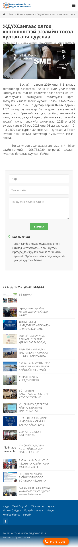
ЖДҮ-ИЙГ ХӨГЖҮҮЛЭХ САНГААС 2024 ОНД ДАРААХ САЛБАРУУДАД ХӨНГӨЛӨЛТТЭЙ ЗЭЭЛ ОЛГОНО (32, 342)
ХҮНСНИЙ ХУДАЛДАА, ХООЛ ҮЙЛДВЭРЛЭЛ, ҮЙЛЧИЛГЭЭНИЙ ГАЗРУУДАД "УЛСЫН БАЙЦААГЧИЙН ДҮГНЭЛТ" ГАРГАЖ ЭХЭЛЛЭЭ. (34, 454)
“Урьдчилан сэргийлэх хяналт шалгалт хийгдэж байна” (33, 312)
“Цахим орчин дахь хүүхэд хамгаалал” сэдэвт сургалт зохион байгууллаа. (34, 491)
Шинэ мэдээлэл (25, 14)
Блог (11, 14)
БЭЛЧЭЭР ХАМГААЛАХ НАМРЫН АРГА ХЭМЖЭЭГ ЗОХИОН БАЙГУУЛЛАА (34, 353)
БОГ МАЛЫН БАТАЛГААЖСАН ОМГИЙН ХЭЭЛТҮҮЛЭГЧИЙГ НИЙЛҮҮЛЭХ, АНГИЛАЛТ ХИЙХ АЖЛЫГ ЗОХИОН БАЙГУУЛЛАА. (34, 399)
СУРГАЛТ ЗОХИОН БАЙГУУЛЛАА (30, 433)
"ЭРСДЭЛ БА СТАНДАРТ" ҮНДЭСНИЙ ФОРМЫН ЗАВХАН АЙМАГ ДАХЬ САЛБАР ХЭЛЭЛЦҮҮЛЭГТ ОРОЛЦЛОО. (33, 424)
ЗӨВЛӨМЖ (25, 294)
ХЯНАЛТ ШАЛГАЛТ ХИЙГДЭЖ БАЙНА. (30, 378)
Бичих (39, 226)
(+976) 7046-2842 (58, 542)
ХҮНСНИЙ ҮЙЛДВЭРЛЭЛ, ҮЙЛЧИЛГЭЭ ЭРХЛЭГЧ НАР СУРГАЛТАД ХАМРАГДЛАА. (33, 409)
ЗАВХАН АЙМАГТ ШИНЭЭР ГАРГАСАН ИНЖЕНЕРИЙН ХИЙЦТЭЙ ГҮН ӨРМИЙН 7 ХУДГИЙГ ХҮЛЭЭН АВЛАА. (34, 368)
